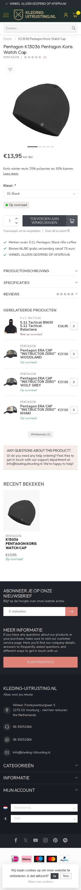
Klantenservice (40, 662)
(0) (45, 57)
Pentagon (11, 57)
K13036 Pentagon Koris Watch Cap (42, 39)
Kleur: (9, 185)
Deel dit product (56, 231)
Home (7, 39)
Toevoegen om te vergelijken (21, 231)
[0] (75, 14)
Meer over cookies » (41, 881)
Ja (54, 876)
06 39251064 (22, 727)
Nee (66, 876)
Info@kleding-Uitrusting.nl (31, 752)
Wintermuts (40, 434)
